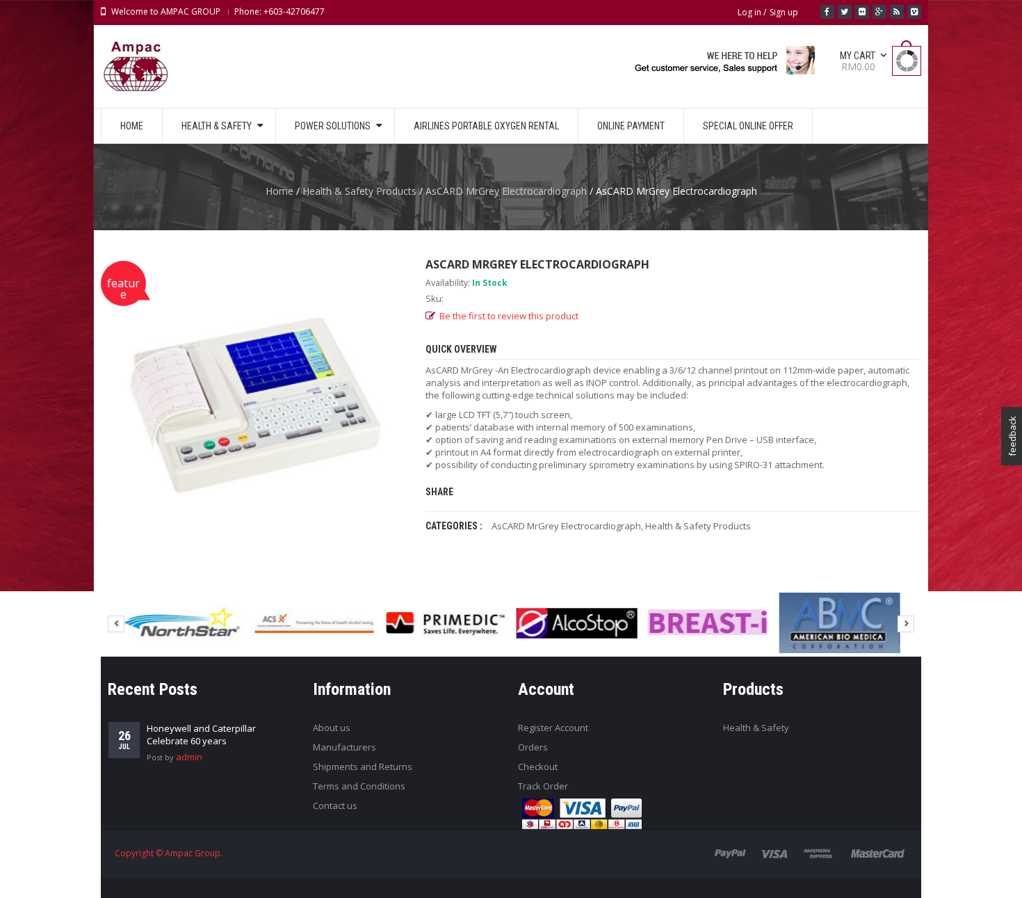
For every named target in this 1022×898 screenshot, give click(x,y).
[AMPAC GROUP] (724, 65)
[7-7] (182, 623)
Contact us (335, 805)
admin (189, 757)
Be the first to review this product (508, 316)
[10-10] (444, 623)
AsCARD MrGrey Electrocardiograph (506, 191)
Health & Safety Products (359, 191)
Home (279, 191)
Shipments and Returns (362, 766)
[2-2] (839, 623)
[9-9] (313, 623)
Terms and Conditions (359, 786)
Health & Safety (756, 727)
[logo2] (576, 623)
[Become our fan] (827, 12)
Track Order (543, 786)
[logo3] (708, 623)
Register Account (553, 727)
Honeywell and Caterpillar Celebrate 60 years (201, 734)
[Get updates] (897, 12)
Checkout (538, 766)
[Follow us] (845, 12)
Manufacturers (344, 747)
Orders (533, 747)
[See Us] (862, 12)
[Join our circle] (879, 12)
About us (331, 727)
